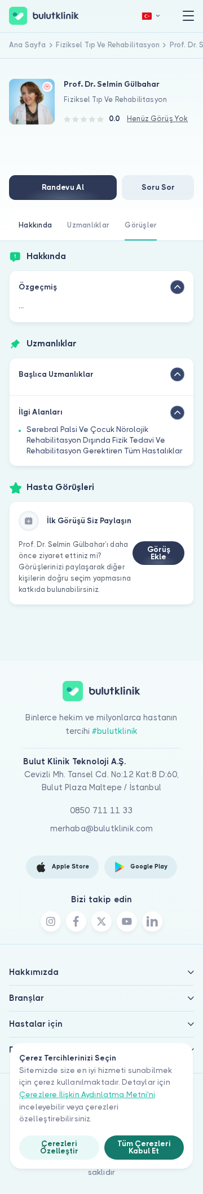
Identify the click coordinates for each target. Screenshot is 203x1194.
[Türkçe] (151, 16)
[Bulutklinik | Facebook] (76, 921)
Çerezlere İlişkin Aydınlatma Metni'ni (87, 1094)
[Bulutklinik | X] (101, 921)
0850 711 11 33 (101, 810)
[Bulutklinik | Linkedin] (152, 921)
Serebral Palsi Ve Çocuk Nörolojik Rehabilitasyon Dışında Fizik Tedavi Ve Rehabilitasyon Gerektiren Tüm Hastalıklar (105, 440)
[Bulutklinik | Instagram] (51, 921)
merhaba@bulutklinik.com (101, 828)
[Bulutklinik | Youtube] (127, 921)
